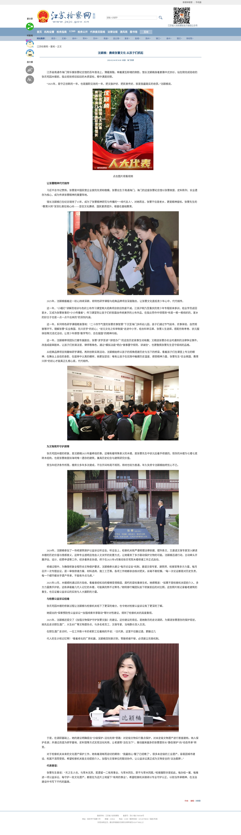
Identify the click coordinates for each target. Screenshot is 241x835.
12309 (72, 31)
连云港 (116, 38)
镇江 (158, 38)
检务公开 (83, 32)
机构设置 (49, 32)
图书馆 (133, 32)
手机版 (198, 2)
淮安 (126, 38)
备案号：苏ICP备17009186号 (133, 816)
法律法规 (113, 32)
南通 (106, 38)
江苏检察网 (42, 46)
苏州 (95, 38)
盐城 (137, 38)
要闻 (52, 46)
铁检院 (189, 38)
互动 (146, 32)
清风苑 (123, 32)
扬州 (147, 38)
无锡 (64, 38)
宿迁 (179, 38)
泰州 (168, 38)
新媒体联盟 (187, 2)
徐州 (74, 38)
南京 (53, 38)
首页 (39, 32)
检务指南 (62, 32)
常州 (85, 38)
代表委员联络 (97, 32)
